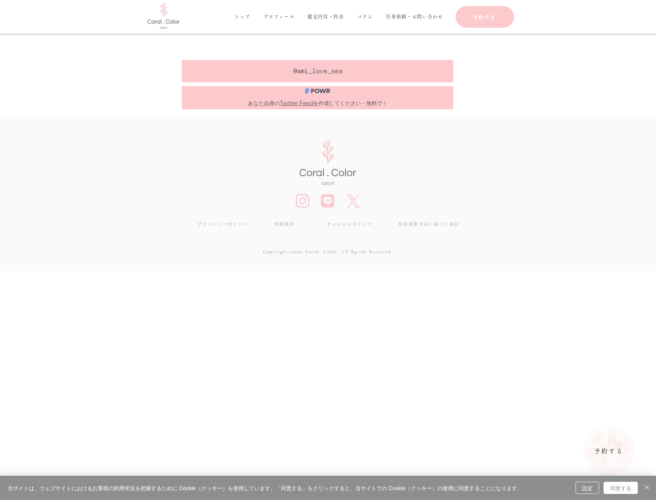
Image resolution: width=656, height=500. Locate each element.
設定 (587, 488)
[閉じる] (646, 488)
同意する (620, 488)
